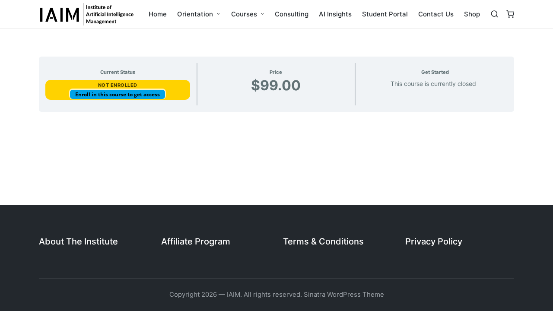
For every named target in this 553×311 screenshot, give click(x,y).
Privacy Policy (433, 241)
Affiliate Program (195, 241)
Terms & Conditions (323, 241)
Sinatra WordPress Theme (344, 294)
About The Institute (78, 241)
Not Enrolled (117, 85)
